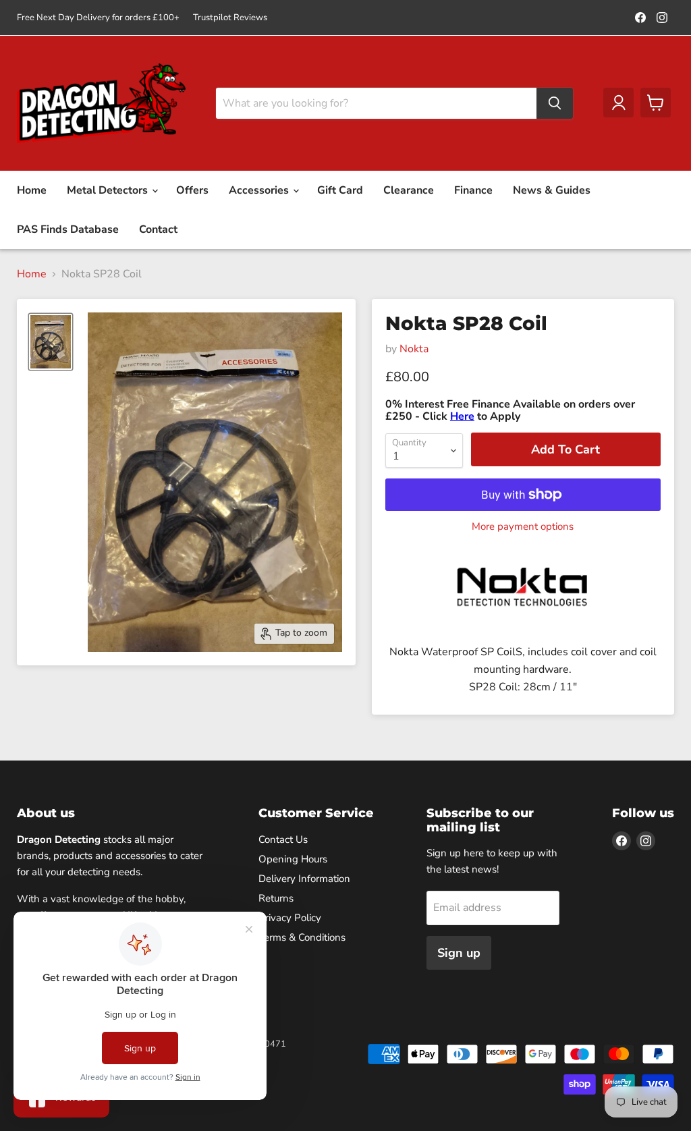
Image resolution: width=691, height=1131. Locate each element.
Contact (158, 229)
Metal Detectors (108, 190)
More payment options (523, 526)
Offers (192, 190)
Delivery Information (304, 878)
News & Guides (551, 190)
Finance (473, 190)
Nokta (414, 348)
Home (32, 190)
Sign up (458, 953)
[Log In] (618, 102)
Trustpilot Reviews (230, 18)
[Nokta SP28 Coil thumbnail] (50, 342)
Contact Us (283, 839)
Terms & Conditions (302, 937)
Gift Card (340, 190)
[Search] (554, 103)
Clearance (408, 190)
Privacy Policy (289, 918)
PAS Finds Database (68, 229)
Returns (276, 898)
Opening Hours (292, 859)
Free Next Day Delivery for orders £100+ (98, 18)
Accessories (260, 190)
